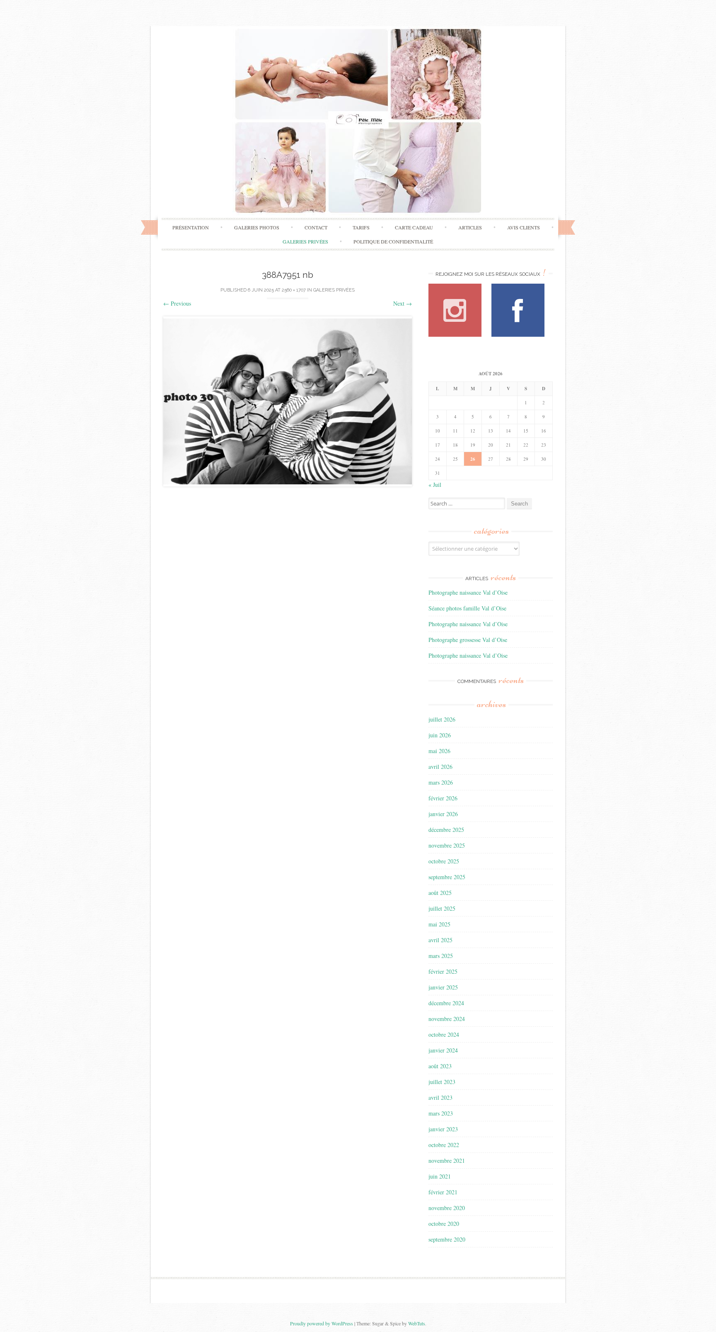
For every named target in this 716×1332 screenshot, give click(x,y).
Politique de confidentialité (393, 241)
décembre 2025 (446, 830)
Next (402, 303)
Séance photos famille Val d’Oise (467, 608)
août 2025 (440, 893)
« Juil (434, 485)
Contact (316, 227)
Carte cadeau (414, 227)
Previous (177, 303)
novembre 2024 (446, 1019)
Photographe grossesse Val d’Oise (467, 640)
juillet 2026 (441, 719)
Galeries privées (305, 241)
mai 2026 (439, 751)
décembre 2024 (446, 1003)
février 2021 (442, 1192)
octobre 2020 (443, 1223)
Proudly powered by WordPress (321, 1323)
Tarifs (361, 227)
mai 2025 (439, 924)
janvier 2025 (443, 987)
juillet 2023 (441, 1082)
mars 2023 (440, 1113)
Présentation (190, 227)
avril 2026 (440, 767)
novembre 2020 (446, 1208)
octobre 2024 (443, 1034)
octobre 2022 (443, 1145)
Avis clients (523, 227)
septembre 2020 (446, 1239)
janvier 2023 (443, 1129)
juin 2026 (439, 735)
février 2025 (442, 971)
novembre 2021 (446, 1160)
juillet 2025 (441, 908)
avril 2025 (440, 940)
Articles (470, 227)
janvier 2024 (443, 1050)
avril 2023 (440, 1097)
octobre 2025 (443, 861)
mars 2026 (440, 782)
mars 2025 (440, 956)
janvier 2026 (443, 814)
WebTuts (416, 1323)
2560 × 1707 (294, 290)
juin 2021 (439, 1176)
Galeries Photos (256, 227)
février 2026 (442, 798)
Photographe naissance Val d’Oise (468, 592)
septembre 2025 (446, 877)
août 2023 (440, 1066)
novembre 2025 (446, 845)
